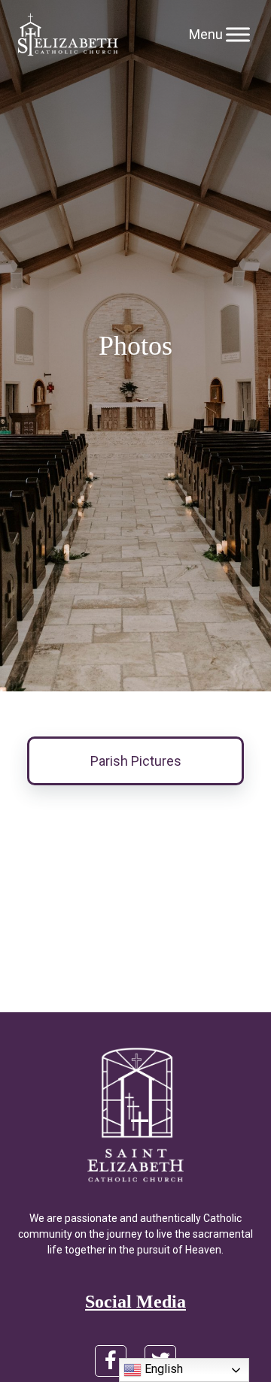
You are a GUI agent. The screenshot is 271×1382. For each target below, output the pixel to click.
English (162, 1369)
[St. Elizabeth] (68, 35)
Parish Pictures (135, 761)
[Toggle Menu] (238, 34)
